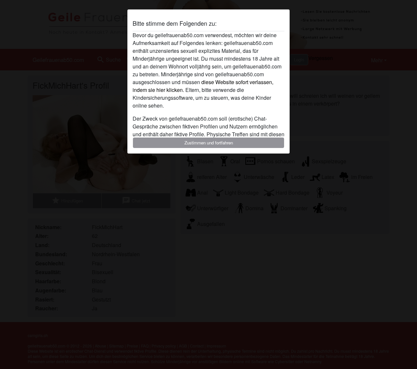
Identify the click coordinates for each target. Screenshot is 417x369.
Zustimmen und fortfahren (208, 143)
